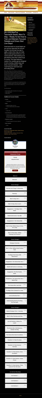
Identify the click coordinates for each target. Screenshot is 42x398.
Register (15, 170)
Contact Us (35, 12)
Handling (14, 132)
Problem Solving (14, 134)
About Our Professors (20, 12)
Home (5, 12)
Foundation (10, 132)
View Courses (11, 12)
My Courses (29, 12)
